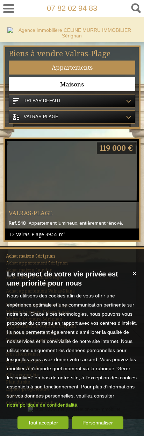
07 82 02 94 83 (72, 8)
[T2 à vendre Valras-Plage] (72, 170)
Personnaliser (97, 423)
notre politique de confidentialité (42, 405)
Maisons (72, 84)
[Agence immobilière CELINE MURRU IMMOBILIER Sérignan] (72, 35)
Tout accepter (43, 423)
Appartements (72, 67)
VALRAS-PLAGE (30, 213)
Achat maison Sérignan (30, 256)
